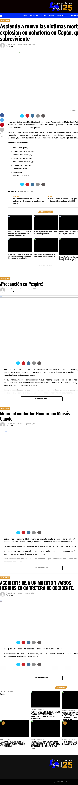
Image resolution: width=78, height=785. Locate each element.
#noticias (34, 191)
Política (51, 16)
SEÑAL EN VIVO (34, 16)
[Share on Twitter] (22, 117)
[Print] (43, 117)
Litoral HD (12, 46)
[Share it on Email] (38, 117)
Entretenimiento (62, 16)
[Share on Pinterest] (27, 117)
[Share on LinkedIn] (32, 117)
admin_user (13, 291)
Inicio (25, 16)
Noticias (43, 16)
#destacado (25, 191)
